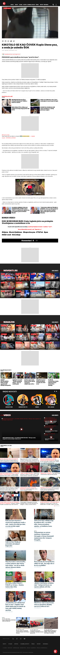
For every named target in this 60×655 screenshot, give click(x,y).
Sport (41, 4)
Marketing (23, 647)
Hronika (46, 4)
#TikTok (39, 232)
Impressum (16, 647)
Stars (20, 4)
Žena (37, 4)
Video (7, 415)
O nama (5, 647)
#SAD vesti (6, 235)
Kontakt (10, 647)
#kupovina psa (29, 232)
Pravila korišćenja (42, 647)
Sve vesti (55, 270)
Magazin (9, 322)
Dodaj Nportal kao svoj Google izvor (12, 54)
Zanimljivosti (31, 4)
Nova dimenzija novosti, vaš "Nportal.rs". (30, 229)
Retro (25, 4)
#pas (46, 232)
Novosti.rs (11, 270)
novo (12, 4)
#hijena (5, 232)
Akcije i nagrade (31, 647)
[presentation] (54, 391)
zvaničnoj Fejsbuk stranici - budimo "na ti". (39, 226)
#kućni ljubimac (15, 232)
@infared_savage (5, 134)
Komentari (28, 240)
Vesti (16, 4)
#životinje (16, 235)
